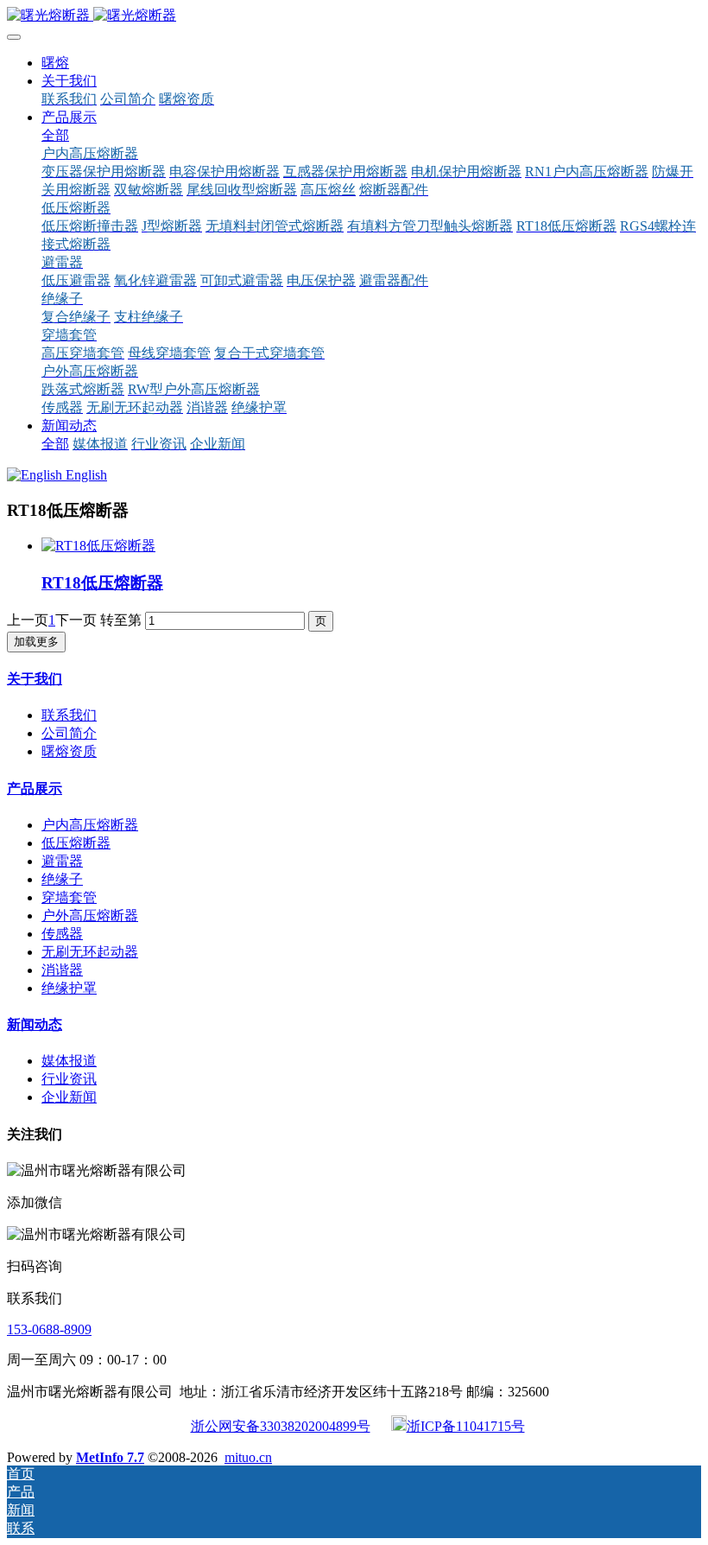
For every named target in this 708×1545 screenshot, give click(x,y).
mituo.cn (248, 1457)
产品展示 (34, 788)
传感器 (62, 933)
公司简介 (69, 733)
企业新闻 (69, 1097)
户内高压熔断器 (89, 824)
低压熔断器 (76, 843)
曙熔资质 (69, 751)
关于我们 (34, 678)
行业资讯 (69, 1078)
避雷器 (62, 861)
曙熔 (55, 62)
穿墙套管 (69, 897)
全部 (55, 135)
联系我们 (69, 715)
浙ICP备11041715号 (466, 1426)
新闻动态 (34, 1024)
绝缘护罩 (69, 988)
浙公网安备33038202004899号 (280, 1426)
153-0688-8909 (49, 1329)
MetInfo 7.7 (110, 1457)
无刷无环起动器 (89, 951)
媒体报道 (69, 1060)
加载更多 (36, 641)
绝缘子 (62, 879)
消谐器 (62, 970)
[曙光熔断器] (354, 16)
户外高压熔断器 (89, 915)
